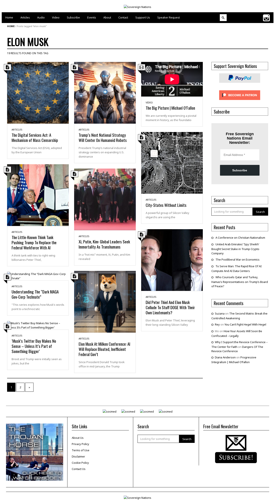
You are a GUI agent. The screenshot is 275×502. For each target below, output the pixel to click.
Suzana (220, 313)
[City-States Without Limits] (172, 162)
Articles (17, 129)
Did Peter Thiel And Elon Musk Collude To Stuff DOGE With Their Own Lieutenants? (170, 307)
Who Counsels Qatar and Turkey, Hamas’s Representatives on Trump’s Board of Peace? (239, 281)
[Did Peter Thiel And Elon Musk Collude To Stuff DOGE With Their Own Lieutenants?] (172, 260)
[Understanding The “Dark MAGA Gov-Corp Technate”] (38, 276)
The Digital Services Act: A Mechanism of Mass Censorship (35, 137)
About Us (78, 438)
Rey (217, 324)
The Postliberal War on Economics (237, 259)
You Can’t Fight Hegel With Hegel (245, 324)
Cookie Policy (80, 463)
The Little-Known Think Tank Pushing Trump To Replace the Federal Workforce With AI (34, 242)
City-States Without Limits (166, 205)
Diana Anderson (225, 357)
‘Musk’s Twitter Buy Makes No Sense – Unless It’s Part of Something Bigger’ (34, 346)
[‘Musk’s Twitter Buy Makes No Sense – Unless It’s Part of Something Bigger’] (38, 325)
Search (260, 212)
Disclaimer (78, 456)
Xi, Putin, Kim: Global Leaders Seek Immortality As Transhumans (104, 244)
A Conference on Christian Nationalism (240, 237)
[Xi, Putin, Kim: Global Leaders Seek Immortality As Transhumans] (105, 199)
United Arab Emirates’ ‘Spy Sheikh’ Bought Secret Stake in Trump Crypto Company (235, 248)
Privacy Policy (80, 444)
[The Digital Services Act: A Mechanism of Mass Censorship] (38, 92)
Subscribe (239, 170)
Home (11, 26)
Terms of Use (80, 450)
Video (149, 102)
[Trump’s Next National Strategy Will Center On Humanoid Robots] (105, 92)
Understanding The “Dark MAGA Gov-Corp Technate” (35, 294)
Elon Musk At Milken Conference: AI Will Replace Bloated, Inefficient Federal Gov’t (104, 349)
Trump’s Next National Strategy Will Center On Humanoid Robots (103, 137)
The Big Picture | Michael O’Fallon (170, 108)
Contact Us (79, 469)
